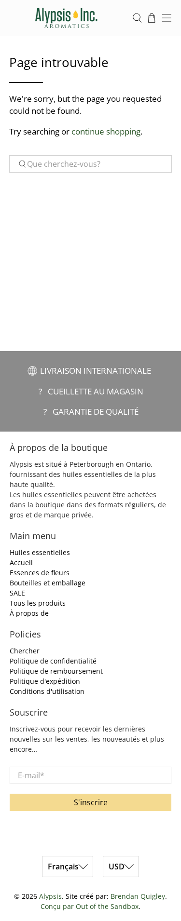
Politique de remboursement (56, 671)
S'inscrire (91, 802)
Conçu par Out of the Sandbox (90, 906)
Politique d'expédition (45, 681)
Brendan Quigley (138, 896)
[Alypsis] (66, 18)
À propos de (29, 613)
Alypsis (50, 896)
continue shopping (105, 131)
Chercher (25, 650)
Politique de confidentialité (53, 660)
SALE (17, 592)
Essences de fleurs (40, 572)
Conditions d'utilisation (47, 691)
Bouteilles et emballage (47, 582)
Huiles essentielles (40, 552)
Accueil (21, 562)
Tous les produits (38, 603)
